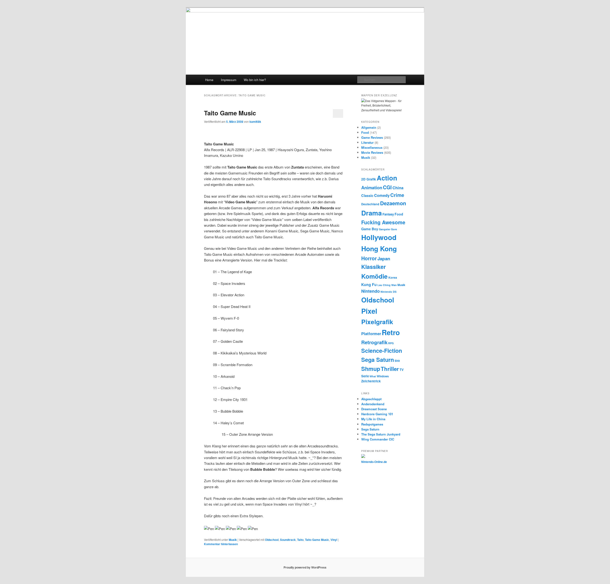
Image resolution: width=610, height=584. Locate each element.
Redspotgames (372, 424)
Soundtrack (288, 540)
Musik (233, 540)
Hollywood (378, 237)
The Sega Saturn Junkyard (380, 434)
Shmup (370, 369)
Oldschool (272, 540)
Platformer (371, 333)
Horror (369, 258)
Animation (371, 187)
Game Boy (369, 228)
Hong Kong (379, 248)
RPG (391, 343)
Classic (367, 195)
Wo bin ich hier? (255, 79)
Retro (391, 332)
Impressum (228, 79)
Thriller (390, 369)
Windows (383, 376)
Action (387, 177)
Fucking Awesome (383, 222)
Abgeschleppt (371, 399)
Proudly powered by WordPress (305, 567)
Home (209, 79)
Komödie (374, 276)
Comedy (382, 195)
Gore (394, 229)
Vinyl (333, 540)
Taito (300, 540)
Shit (397, 361)
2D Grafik (368, 179)
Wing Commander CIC (377, 439)
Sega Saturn (377, 360)
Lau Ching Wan (387, 285)
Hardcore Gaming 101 (377, 414)
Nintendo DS (388, 291)
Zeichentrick (371, 381)
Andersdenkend (372, 404)
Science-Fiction (381, 350)
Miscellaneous (371, 147)
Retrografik (374, 342)
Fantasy (388, 214)
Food (365, 132)
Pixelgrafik (377, 321)
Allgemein (368, 127)
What (373, 376)
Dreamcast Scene (374, 409)
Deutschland (370, 204)
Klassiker (373, 267)
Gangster (384, 229)
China (397, 187)
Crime (397, 194)
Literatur (367, 142)
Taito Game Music (230, 112)
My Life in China (373, 419)
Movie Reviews (372, 152)
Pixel (369, 311)
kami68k (255, 121)
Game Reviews (372, 137)
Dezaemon (393, 203)
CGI (387, 187)
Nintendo (370, 291)
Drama (371, 212)
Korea (392, 277)
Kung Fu (369, 284)
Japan (383, 258)
